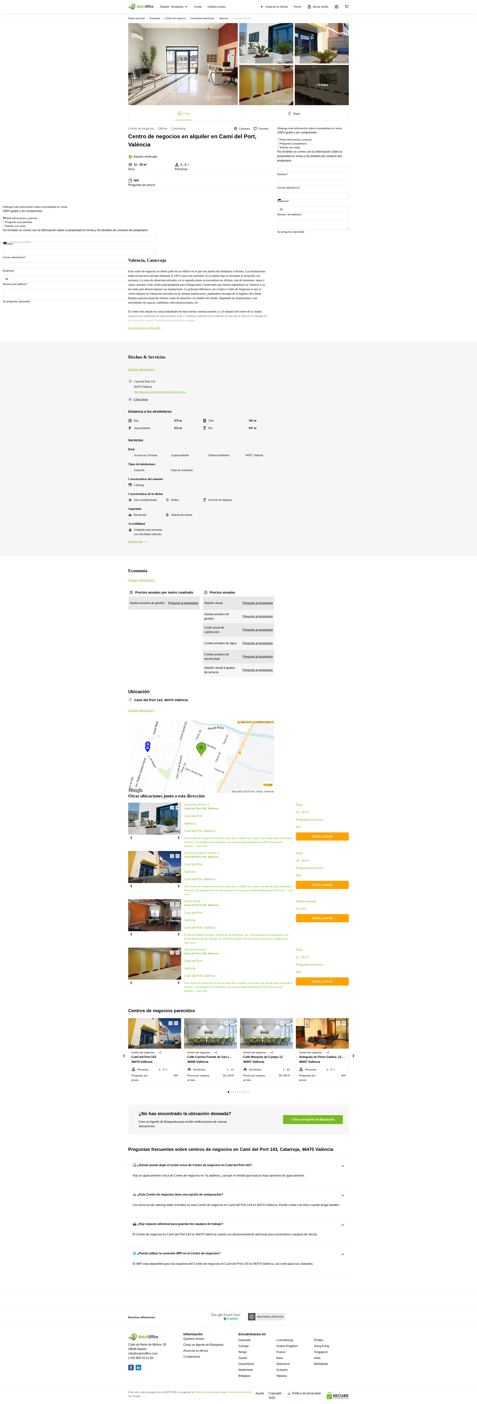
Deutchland (246, 1363)
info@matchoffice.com (142, 1353)
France (281, 1352)
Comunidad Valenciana (202, 18)
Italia (279, 1358)
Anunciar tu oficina (276, 6)
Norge (242, 1352)
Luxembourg (284, 1340)
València (223, 18)
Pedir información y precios (296, 139)
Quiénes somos (216, 6)
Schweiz (282, 1369)
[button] (131, 837)
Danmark (244, 1340)
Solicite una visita (290, 147)
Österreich (283, 1363)
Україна (281, 1375)
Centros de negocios (175, 18)
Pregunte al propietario (293, 143)
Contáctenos (191, 1356)
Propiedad (154, 18)
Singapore (321, 1352)
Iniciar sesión (320, 6)
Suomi (242, 1358)
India (317, 1358)
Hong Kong (321, 1346)
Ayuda (198, 6)
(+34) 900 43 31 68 (140, 1358)
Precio (297, 6)
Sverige (243, 1346)
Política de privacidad (207, 1392)
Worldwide (321, 1363)
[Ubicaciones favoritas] (347, 7)
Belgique (244, 1375)
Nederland (245, 1369)
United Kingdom (287, 1346)
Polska (318, 1340)
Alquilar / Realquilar (171, 6)
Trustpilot (282, 202)
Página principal (136, 18)
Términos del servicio (239, 1392)
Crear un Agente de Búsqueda (203, 1344)
